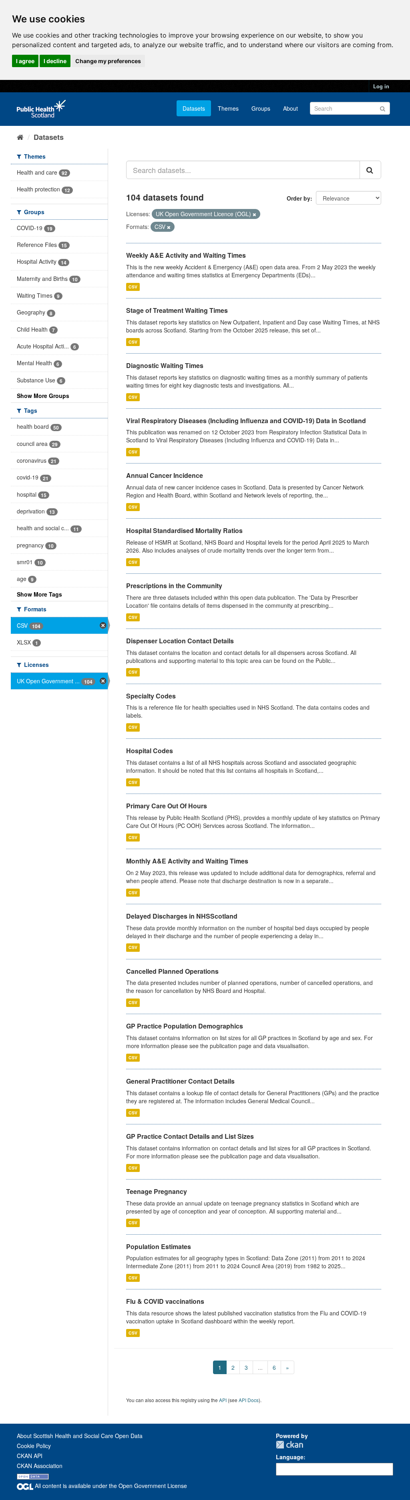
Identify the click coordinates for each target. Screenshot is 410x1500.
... (260, 1367)
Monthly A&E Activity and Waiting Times (187, 860)
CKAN (289, 1444)
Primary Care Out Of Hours (166, 805)
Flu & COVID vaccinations (165, 1301)
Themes (228, 108)
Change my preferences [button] (108, 61)
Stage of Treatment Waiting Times (177, 310)
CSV (133, 287)
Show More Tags (39, 594)
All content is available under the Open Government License (110, 1486)
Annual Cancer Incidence (164, 475)
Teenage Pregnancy (156, 1191)
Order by (298, 198)
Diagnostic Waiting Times (164, 365)
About (290, 108)
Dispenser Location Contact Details (180, 640)
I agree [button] (25, 61)
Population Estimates (158, 1246)
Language (289, 1457)
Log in (381, 86)
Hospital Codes (149, 750)
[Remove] (254, 214)
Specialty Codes (151, 695)
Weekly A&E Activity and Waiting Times (186, 255)
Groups (260, 108)
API (223, 1400)
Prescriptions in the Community (174, 585)
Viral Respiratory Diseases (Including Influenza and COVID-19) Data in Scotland (246, 420)
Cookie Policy (34, 1446)
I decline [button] (55, 61)
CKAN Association (39, 1466)
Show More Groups (43, 396)
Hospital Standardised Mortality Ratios (184, 530)
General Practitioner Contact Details (180, 1081)
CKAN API (29, 1456)
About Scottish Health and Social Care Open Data (80, 1436)
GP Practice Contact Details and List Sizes (190, 1136)
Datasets (194, 108)
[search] (370, 170)
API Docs (249, 1400)
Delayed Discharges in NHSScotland (181, 916)
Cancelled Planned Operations (172, 971)
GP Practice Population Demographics (184, 1026)
